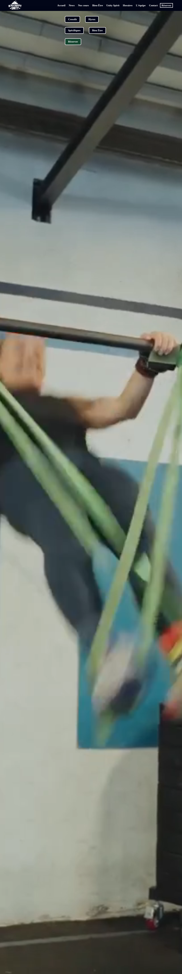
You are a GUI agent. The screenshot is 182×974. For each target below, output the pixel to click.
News (72, 5)
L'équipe (141, 5)
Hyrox (91, 19)
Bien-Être (97, 5)
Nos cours (83, 5)
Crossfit (72, 19)
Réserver (166, 5)
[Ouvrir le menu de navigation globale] (25, 5)
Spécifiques (74, 30)
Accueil (61, 5)
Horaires (128, 5)
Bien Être (97, 30)
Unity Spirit (112, 5)
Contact (153, 5)
